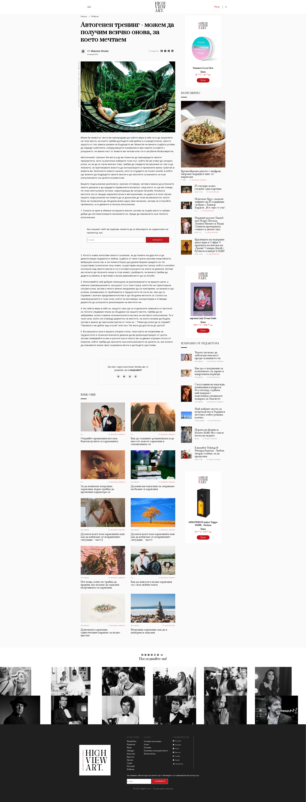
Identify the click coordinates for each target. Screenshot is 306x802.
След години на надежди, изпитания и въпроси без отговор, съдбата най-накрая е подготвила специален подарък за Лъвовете (210, 391)
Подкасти (131, 744)
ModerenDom (149, 754)
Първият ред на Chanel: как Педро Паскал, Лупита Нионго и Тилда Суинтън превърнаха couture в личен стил (209, 223)
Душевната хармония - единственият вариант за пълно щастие (100, 632)
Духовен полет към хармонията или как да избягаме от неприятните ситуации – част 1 (153, 537)
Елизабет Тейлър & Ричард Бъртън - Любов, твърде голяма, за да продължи (209, 452)
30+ (82, 434)
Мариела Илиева (100, 50)
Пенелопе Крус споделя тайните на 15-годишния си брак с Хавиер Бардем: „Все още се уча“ (210, 203)
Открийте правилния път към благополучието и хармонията (99, 440)
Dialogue (130, 751)
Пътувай (130, 766)
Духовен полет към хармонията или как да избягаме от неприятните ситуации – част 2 (103, 537)
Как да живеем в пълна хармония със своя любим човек (151, 583)
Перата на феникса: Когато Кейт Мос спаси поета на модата (209, 432)
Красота (198, 232)
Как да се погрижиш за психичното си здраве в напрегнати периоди (209, 371)
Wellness (94, 16)
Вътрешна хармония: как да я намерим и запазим (149, 631)
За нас (146, 744)
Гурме (183, 180)
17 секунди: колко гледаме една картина (208, 187)
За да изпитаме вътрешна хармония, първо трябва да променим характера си (97, 489)
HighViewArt (170, 625)
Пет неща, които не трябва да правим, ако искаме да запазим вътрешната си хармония (100, 584)
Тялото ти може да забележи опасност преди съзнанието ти (207, 355)
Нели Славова (211, 439)
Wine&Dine (132, 741)
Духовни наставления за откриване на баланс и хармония (153, 488)
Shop (217, 6)
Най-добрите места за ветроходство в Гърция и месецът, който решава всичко (210, 413)
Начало (84, 16)
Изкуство (199, 192)
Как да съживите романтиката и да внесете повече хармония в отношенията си (152, 441)
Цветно (130, 760)
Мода (197, 439)
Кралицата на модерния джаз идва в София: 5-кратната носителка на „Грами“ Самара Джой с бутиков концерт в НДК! (210, 245)
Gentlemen (199, 421)
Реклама (147, 748)
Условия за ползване (152, 741)
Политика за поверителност (156, 751)
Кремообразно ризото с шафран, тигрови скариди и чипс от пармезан (201, 174)
